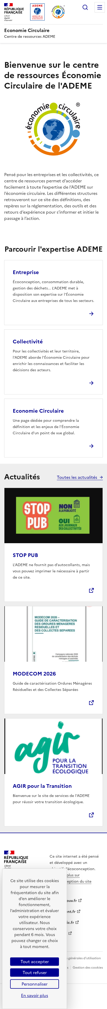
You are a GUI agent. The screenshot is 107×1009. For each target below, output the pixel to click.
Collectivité (28, 341)
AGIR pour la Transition (42, 786)
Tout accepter (35, 961)
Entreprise (26, 272)
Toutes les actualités (77, 477)
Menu (100, 7)
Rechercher (85, 7)
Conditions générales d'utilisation (76, 958)
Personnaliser (35, 984)
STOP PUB (25, 555)
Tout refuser (35, 972)
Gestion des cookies (88, 967)
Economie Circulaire (38, 411)
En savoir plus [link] (34, 995)
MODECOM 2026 (34, 674)
